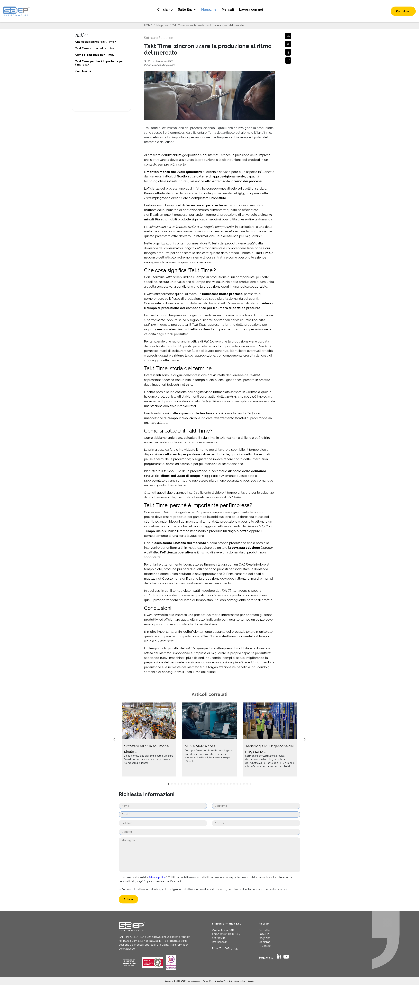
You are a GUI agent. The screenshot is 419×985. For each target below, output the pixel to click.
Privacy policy (157, 877)
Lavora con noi (251, 9)
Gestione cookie (238, 981)
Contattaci (403, 11)
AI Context (265, 945)
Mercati (228, 9)
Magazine (209, 9)
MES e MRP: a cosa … (201, 746)
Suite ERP (264, 934)
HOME (148, 25)
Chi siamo (165, 9)
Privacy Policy (208, 981)
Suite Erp (185, 9)
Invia (129, 899)
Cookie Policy (223, 981)
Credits (251, 981)
